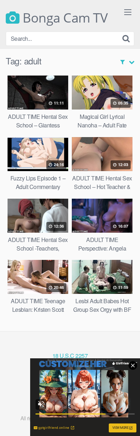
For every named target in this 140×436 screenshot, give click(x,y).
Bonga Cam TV (63, 17)
